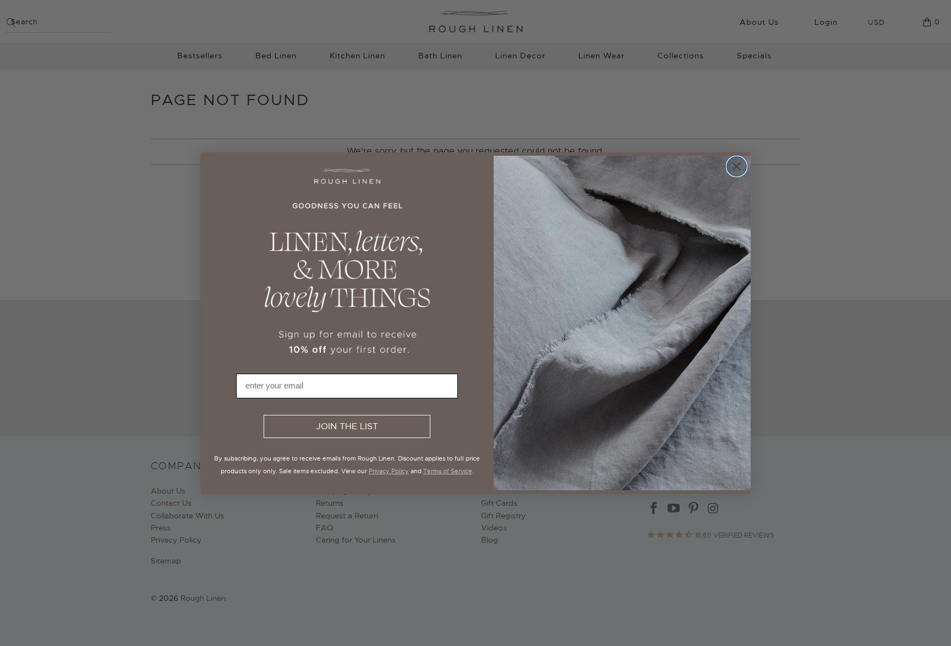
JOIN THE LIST (347, 426)
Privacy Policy (389, 471)
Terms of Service (447, 471)
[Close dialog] (736, 166)
